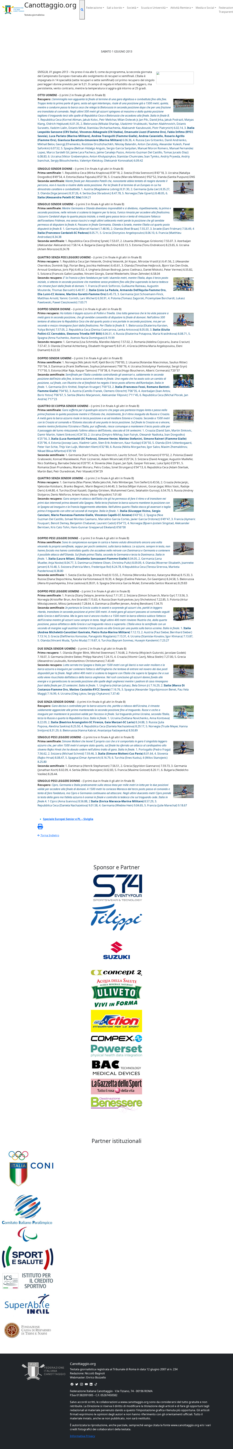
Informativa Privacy (82, 1436)
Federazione (94, 8)
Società (131, 8)
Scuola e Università (153, 8)
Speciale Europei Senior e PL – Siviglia (68, 819)
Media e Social (205, 8)
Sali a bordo (114, 8)
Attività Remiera (180, 8)
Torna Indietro (49, 835)
